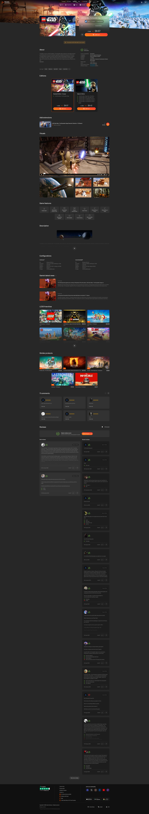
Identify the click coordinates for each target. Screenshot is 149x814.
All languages (107, 426)
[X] (91, 790)
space (60, 69)
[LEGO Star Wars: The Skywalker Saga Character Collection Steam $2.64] (45, 124)
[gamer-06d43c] (85, 568)
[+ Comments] (108, 393)
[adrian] (85, 671)
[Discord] (87, 790)
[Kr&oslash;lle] (91, 400)
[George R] (43, 476)
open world (56, 69)
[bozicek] (91, 414)
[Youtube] (103, 790)
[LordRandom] (85, 498)
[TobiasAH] (85, 553)
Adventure (95, 63)
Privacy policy (62, 788)
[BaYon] (85, 721)
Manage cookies (43, 806)
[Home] (6, 2)
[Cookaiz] (85, 535)
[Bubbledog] (85, 513)
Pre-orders (69, 1)
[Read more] (60, 456)
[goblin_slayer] (43, 445)
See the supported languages (95, 55)
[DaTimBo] (85, 643)
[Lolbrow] (85, 612)
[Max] (43, 414)
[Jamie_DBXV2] (85, 477)
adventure (50, 69)
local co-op (65, 69)
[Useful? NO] (77, 468)
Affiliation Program (63, 790)
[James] (85, 695)
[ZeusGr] (85, 588)
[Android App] (97, 799)
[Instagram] (95, 790)
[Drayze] (67, 414)
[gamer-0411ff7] (85, 445)
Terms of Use (61, 786)
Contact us (61, 792)
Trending (63, 1)
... (69, 69)
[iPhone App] (89, 799)
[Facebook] (99, 790)
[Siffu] (67, 400)
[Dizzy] (85, 752)
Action (91, 63)
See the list (92, 53)
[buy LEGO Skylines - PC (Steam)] (51, 316)
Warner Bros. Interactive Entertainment (97, 59)
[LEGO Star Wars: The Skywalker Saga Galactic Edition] (86, 90)
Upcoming (75, 1)
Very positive (92, 64)
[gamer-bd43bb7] (43, 400)
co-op (46, 69)
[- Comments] (105, 393)
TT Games (92, 57)
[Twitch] (107, 790)
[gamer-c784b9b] (85, 460)
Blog (79, 1)
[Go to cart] (141, 2)
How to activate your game (95, 56)
